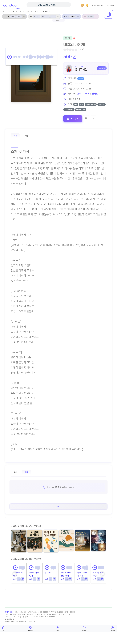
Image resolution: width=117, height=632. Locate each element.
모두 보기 (6, 11)
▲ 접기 (58, 20)
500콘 (37, 11)
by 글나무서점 (30, 549)
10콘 (15, 11)
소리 (79, 93)
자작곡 (87, 93)
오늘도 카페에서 (18, 574)
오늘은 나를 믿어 (34, 574)
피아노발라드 (68, 110)
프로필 (100, 68)
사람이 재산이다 (34, 543)
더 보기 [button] (58, 506)
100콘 (29, 11)
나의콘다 (112, 630)
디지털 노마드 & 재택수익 (82, 542)
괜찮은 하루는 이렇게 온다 (66, 542)
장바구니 (84, 630)
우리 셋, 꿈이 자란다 (98, 574)
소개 (15, 135)
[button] (87, 5)
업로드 (57, 630)
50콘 (22, 11)
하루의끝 (102, 104)
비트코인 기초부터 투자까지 (98, 542)
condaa (10, 5)
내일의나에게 (80, 110)
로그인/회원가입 (98, 5)
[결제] (82, 5)
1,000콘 (46, 11)
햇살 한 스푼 (50, 572)
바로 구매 (74, 118)
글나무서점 (81, 69)
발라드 (95, 93)
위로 (75, 104)
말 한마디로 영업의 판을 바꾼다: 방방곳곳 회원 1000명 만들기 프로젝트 (19, 543)
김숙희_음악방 (91, 104)
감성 (81, 104)
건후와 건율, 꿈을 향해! (66, 574)
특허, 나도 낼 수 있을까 (50, 543)
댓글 (26, 135)
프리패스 (30, 630)
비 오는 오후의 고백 (82, 574)
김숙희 (80, 79)
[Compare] (93, 118)
